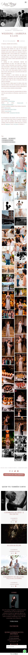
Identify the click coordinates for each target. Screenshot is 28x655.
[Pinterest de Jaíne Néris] (17, 644)
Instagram (7, 124)
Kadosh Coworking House (7, 104)
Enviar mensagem (14, 638)
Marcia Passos (13, 109)
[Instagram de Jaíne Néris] (14, 644)
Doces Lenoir (7, 107)
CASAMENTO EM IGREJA (8, 142)
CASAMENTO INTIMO (7, 140)
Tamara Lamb (20, 102)
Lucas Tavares (8, 111)
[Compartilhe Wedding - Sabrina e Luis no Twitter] (15, 471)
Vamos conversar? (10, 646)
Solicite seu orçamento (14, 475)
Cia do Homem (11, 101)
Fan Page (16, 124)
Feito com (14, 653)
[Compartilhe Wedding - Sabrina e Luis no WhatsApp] (12, 471)
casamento (4, 138)
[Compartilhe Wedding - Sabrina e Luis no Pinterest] (18, 471)
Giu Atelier (7, 99)
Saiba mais (14, 621)
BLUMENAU (12, 138)
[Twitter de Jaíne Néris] (11, 644)
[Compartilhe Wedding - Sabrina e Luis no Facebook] (9, 471)
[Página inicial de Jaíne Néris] (8, 4)
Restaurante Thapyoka (15, 112)
